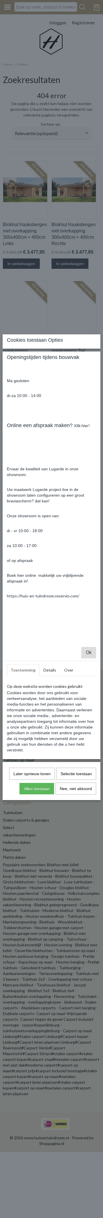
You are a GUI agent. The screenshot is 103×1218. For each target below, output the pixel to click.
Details (49, 670)
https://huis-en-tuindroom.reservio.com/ (43, 595)
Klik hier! (82, 425)
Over (68, 670)
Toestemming (23, 670)
